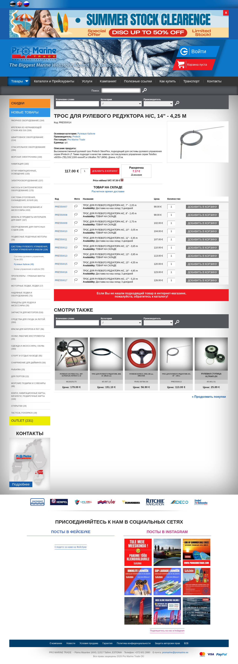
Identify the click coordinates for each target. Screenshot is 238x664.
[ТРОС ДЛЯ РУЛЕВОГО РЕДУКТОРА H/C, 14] (198, 159)
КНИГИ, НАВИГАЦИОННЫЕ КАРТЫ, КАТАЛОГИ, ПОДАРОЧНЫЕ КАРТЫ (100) (28, 396)
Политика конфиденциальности (134, 643)
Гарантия (107, 643)
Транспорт (191, 81)
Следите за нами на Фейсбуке (71, 547)
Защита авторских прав (167, 643)
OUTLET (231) (22, 420)
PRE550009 (61, 223)
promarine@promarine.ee (175, 652)
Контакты (214, 81)
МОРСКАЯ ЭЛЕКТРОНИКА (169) (26, 157)
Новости (70, 643)
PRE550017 (61, 280)
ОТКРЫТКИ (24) (19, 406)
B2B (186, 643)
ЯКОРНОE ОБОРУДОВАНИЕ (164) (27, 120)
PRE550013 (61, 256)
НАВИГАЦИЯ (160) (20, 164)
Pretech (76, 136)
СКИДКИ (17, 103)
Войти (198, 51)
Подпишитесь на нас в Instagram (167, 630)
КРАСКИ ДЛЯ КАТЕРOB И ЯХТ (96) (27, 329)
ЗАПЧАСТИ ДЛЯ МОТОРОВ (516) (27, 312)
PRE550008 (61, 215)
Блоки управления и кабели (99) (29, 269)
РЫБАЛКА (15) (18, 369)
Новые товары (24, 112)
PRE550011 (61, 239)
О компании (56, 643)
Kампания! (108, 81)
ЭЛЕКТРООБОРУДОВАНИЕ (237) (27, 180)
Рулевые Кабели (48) (24, 264)
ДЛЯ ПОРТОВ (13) (20, 376)
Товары (17, 81)
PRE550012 (61, 247)
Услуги (87, 81)
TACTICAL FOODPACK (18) (24, 413)
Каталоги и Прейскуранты (54, 81)
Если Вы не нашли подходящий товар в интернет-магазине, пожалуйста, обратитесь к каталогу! (141, 295)
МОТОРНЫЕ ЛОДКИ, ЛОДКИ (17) (27, 286)
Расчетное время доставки (108, 191)
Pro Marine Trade (76, 139)
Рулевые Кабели (86, 133)
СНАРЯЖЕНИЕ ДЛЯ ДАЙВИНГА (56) (28, 362)
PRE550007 (61, 206)
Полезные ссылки (138, 81)
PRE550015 (61, 264)
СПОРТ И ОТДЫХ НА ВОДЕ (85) (26, 356)
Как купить (168, 81)
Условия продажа (89, 643)
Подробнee (21, 484)
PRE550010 (61, 231)
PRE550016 (61, 272)
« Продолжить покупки (209, 396)
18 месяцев (136, 174)
